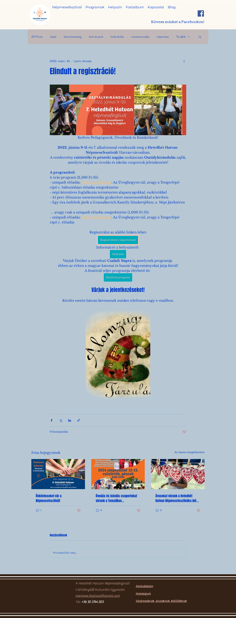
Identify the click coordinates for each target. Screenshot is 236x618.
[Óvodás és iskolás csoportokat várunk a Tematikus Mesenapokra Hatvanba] (118, 474)
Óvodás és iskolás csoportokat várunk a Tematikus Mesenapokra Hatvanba (116, 498)
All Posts (37, 36)
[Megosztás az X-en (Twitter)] (60, 420)
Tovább (181, 36)
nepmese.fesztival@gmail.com (97, 596)
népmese (163, 36)
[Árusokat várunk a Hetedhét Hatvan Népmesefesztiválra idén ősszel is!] (178, 474)
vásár (53, 36)
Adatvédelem (144, 586)
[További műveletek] (184, 61)
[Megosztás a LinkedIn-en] (69, 420)
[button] (200, 36)
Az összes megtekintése (189, 452)
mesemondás (140, 36)
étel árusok (96, 36)
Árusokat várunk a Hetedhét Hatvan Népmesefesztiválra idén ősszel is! (176, 498)
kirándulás (117, 36)
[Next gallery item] (146, 354)
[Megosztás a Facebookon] (51, 420)
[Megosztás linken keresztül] (78, 420)
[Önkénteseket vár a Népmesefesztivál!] (58, 474)
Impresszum (143, 593)
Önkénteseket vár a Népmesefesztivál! (49, 498)
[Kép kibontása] (118, 354)
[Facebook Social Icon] (201, 13)
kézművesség (72, 36)
